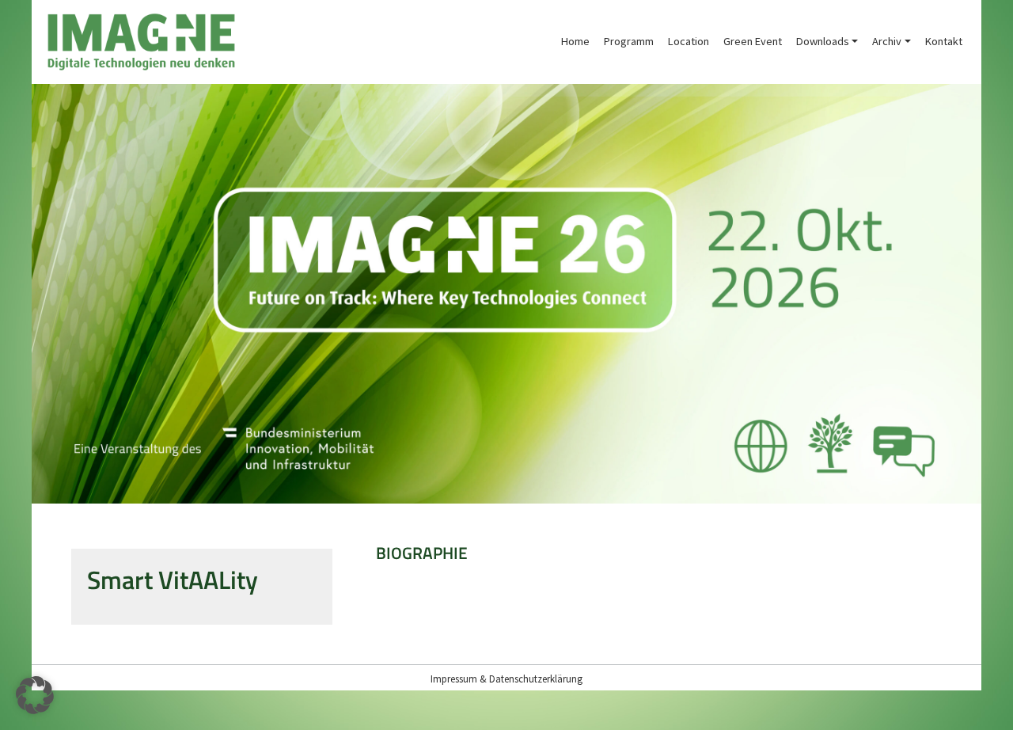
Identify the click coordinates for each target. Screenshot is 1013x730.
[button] (35, 695)
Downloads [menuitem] (822, 41)
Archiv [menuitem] (886, 41)
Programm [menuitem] (629, 41)
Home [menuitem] (575, 41)
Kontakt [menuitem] (943, 41)
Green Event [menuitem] (752, 41)
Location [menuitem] (688, 41)
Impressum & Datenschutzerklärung (506, 678)
